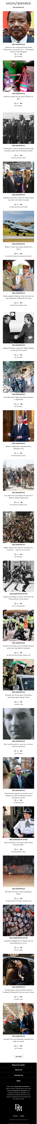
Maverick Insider (18, 1065)
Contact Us (18, 1075)
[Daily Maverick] (18, 3)
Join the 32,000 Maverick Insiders (17, 1090)
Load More (18, 1056)
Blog (18, 1081)
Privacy (15, 1116)
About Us (18, 1070)
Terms (22, 1116)
